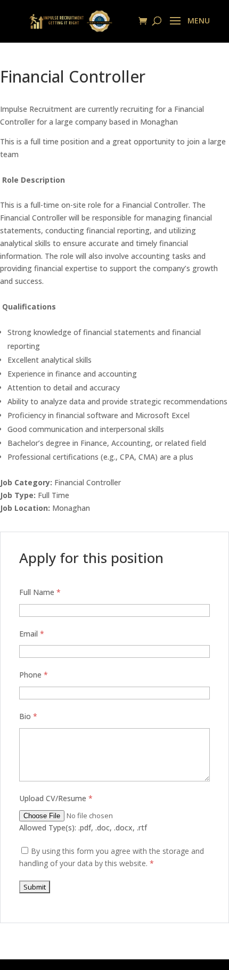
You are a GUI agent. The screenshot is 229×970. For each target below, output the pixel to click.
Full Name (40, 592)
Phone (33, 675)
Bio (28, 716)
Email (31, 634)
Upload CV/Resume (56, 798)
